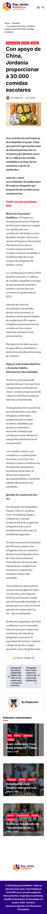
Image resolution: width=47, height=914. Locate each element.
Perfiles (25, 43)
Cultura (17, 735)
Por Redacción (17, 98)
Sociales (35, 43)
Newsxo (34, 906)
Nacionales (12, 779)
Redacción (32, 702)
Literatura (28, 735)
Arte (9, 735)
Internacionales (13, 43)
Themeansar (23, 909)
